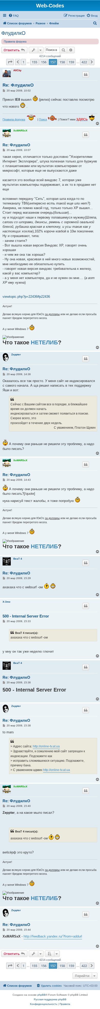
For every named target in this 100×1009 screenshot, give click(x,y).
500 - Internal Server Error (26, 616)
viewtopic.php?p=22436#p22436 (26, 296)
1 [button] (23, 62)
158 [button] (62, 62)
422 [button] (84, 62)
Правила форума (15, 41)
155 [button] (34, 62)
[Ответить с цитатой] (85, 74)
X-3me (7, 601)
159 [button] (71, 62)
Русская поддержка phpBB (50, 999)
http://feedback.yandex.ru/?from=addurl (53, 936)
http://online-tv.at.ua (46, 746)
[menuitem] (13, 16)
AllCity (17, 70)
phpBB (41, 994)
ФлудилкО (13, 33)
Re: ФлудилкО (18, 85)
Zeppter (16, 354)
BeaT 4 (17, 558)
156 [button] (43, 62)
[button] (10, 62)
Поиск (43, 119)
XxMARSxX (20, 130)
